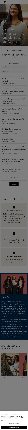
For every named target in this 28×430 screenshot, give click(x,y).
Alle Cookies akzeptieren (14, 427)
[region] (14, 420)
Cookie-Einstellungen (14, 423)
